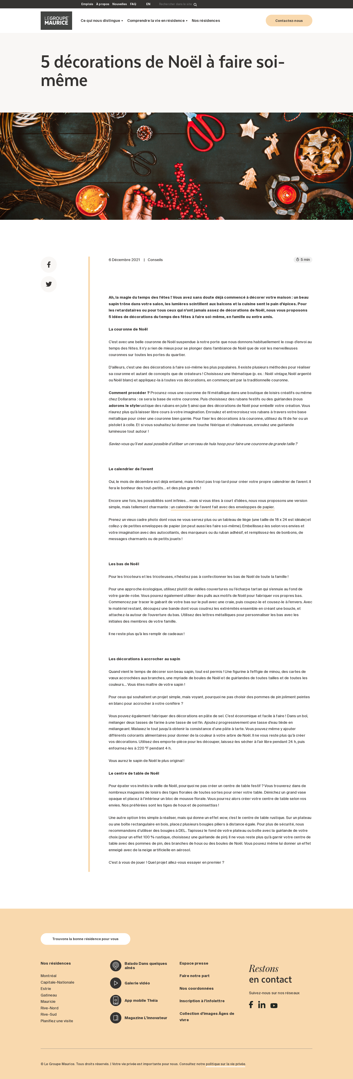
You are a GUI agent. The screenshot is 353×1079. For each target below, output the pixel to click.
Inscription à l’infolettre (202, 1001)
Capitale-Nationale (57, 982)
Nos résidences (206, 20)
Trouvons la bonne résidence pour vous (85, 939)
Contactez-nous (289, 20)
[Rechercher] (195, 4)
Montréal (48, 976)
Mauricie (48, 1001)
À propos (102, 4)
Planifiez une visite (57, 1021)
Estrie (46, 988)
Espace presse (194, 963)
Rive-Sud (49, 1014)
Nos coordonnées (197, 988)
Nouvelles (119, 4)
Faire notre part (195, 976)
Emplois (87, 4)
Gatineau (49, 995)
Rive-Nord (49, 1008)
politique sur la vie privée (225, 1064)
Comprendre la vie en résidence (156, 20)
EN (148, 4)
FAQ (133, 4)
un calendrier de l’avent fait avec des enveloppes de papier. (223, 507)
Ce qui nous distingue (100, 20)
